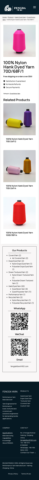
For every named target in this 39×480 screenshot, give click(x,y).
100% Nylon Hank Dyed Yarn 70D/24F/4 (19, 187)
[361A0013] (19, 41)
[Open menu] (35, 7)
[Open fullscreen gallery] (33, 55)
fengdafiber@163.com (19, 366)
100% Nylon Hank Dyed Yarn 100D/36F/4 (19, 233)
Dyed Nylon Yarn (15, 93)
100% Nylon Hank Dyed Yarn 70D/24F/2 (19, 140)
